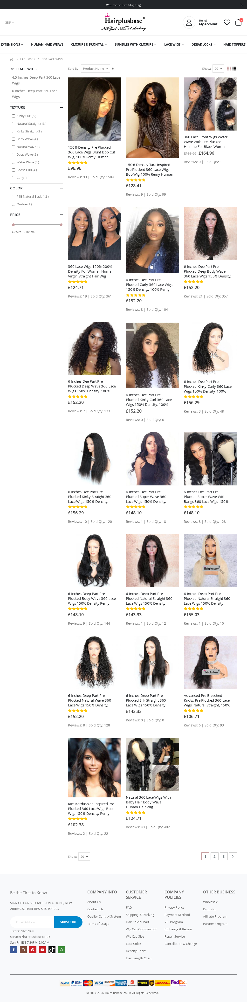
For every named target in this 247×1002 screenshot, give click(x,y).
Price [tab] (15, 214)
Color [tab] (16, 188)
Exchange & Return (178, 929)
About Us (94, 902)
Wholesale (210, 902)
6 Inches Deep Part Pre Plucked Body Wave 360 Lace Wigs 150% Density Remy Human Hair (92, 598)
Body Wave (28, 139)
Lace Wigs (27, 59)
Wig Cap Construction (141, 929)
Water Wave (28, 162)
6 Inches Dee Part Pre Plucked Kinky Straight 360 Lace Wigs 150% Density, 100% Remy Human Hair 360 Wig (92, 496)
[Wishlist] (227, 22)
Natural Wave (29, 146)
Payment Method (177, 914)
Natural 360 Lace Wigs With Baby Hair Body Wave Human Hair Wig (148, 802)
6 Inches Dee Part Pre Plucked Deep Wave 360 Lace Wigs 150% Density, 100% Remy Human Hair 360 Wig (92, 386)
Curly (23, 177)
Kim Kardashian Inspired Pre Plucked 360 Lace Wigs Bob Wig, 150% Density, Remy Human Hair (91, 808)
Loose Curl (27, 169)
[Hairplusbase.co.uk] (123, 22)
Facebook (13, 949)
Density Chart (136, 951)
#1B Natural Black (33, 196)
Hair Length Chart (139, 958)
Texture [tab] (17, 107)
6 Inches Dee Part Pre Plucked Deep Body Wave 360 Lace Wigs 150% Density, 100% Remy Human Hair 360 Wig (207, 271)
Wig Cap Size (135, 936)
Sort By (73, 68)
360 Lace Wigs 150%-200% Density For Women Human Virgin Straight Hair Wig (91, 271)
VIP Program (174, 922)
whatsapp (61, 949)
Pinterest (32, 949)
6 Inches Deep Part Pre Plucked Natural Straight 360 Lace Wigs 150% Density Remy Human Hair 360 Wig (149, 598)
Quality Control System (104, 916)
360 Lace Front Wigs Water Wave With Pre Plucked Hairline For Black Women (205, 141)
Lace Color (133, 943)
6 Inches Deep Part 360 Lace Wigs (34, 94)
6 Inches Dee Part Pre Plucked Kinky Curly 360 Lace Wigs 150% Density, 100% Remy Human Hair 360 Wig (208, 386)
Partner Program (215, 923)
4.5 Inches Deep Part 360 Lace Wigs (36, 80)
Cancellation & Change (181, 943)
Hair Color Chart (137, 922)
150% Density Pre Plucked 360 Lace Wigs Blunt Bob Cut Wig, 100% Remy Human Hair (91, 152)
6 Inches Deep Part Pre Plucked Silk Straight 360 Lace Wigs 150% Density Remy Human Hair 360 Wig (148, 700)
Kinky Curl (27, 115)
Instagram (23, 949)
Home (12, 59)
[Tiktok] (51, 949)
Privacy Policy (174, 907)
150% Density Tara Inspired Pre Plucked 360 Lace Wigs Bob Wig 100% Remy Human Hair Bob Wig (149, 169)
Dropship (210, 909)
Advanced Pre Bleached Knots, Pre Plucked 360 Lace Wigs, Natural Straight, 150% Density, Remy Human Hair (207, 700)
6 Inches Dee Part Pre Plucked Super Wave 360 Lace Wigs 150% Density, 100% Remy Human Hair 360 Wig (149, 496)
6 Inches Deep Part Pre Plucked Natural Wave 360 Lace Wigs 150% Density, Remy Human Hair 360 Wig (90, 700)
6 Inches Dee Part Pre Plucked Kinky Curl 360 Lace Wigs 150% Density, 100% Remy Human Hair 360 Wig (149, 399)
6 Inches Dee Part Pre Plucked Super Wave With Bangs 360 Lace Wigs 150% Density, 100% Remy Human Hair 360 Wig (207, 496)
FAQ (129, 907)
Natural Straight (32, 123)
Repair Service (175, 936)
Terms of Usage (98, 923)
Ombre (25, 204)
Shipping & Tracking (140, 914)
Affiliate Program (215, 916)
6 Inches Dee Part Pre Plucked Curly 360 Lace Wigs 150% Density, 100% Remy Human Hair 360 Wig (149, 284)
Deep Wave (28, 154)
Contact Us (95, 909)
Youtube (42, 949)
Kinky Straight (30, 131)
